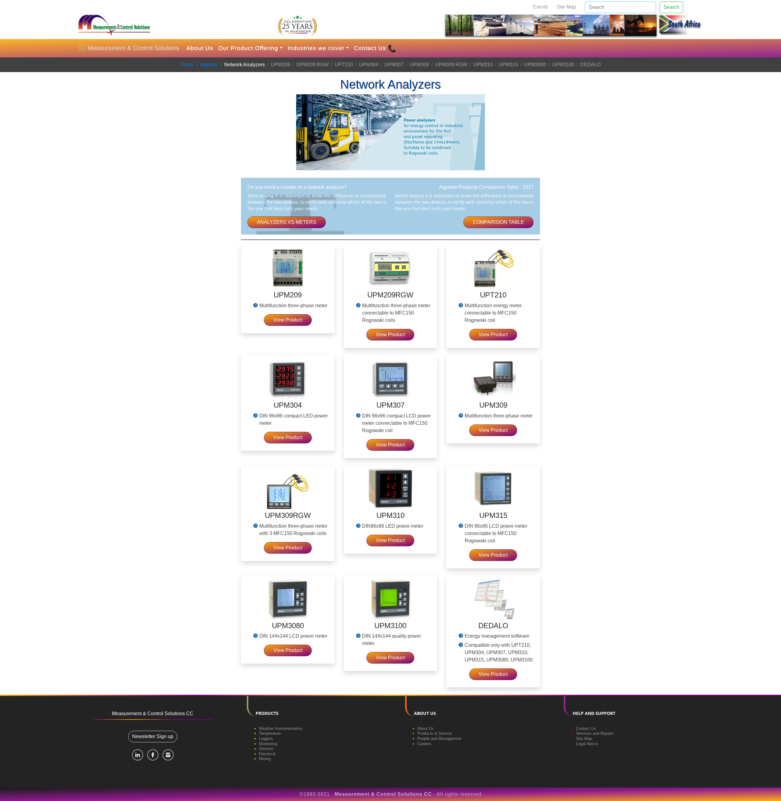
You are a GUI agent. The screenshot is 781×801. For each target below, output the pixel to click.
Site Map (566, 6)
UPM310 (483, 64)
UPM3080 (535, 64)
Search (671, 7)
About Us (199, 48)
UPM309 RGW (451, 64)
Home (187, 64)
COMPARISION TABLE (498, 222)
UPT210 (344, 64)
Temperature (270, 733)
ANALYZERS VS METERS (286, 222)
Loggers (266, 738)
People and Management (439, 738)
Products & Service (434, 733)
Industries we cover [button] (316, 48)
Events (540, 6)
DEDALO (590, 64)
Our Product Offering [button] (248, 48)
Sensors (266, 748)
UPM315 (508, 64)
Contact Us (371, 48)
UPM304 (368, 64)
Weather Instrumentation (280, 728)
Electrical (267, 754)
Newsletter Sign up (152, 736)
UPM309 (419, 64)
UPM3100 (563, 64)
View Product (287, 319)
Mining (265, 758)
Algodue (209, 64)
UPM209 (280, 64)
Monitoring (268, 743)
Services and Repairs (595, 733)
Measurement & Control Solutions (133, 48)
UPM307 (394, 64)
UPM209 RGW (312, 64)
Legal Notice (587, 743)
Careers (424, 743)
